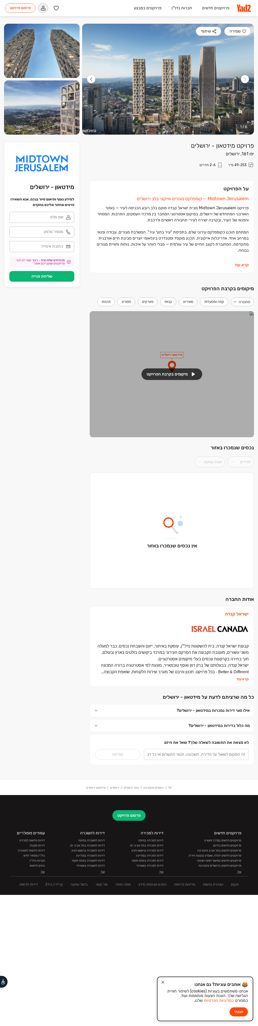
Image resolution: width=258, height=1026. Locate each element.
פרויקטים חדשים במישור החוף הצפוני (219, 860)
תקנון (235, 884)
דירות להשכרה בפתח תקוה (88, 860)
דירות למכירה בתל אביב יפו (147, 845)
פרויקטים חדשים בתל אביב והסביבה (219, 850)
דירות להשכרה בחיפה (91, 840)
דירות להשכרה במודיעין (90, 855)
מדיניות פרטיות (184, 884)
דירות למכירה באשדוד (150, 865)
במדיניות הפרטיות (219, 1000)
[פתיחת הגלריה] (168, 79)
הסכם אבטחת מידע (152, 884)
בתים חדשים (37, 865)
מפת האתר (123, 884)
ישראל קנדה (237, 614)
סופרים (188, 302)
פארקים (147, 302)
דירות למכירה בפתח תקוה (148, 860)
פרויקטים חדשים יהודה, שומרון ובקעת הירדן (215, 855)
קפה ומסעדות (214, 302)
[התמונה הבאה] (91, 79)
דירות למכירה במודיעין (150, 855)
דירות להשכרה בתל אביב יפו (87, 845)
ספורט (126, 302)
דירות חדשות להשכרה (31, 850)
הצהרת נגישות (213, 884)
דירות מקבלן (37, 845)
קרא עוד (242, 264)
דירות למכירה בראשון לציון (148, 850)
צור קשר (101, 884)
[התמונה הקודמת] (245, 79)
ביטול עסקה (79, 884)
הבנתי (238, 1012)
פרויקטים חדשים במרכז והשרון (222, 840)
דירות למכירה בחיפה (151, 840)
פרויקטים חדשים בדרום (227, 845)
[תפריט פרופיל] (43, 8)
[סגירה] (163, 982)
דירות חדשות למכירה (32, 840)
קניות (168, 302)
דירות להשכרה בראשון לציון (88, 850)
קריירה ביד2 (54, 884)
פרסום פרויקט (20, 8)
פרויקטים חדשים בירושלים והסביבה (220, 865)
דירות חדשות (28, 884)
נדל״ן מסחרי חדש (34, 855)
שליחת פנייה (41, 276)
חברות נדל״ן (37, 860)
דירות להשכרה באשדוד (90, 865)
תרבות (106, 302)
